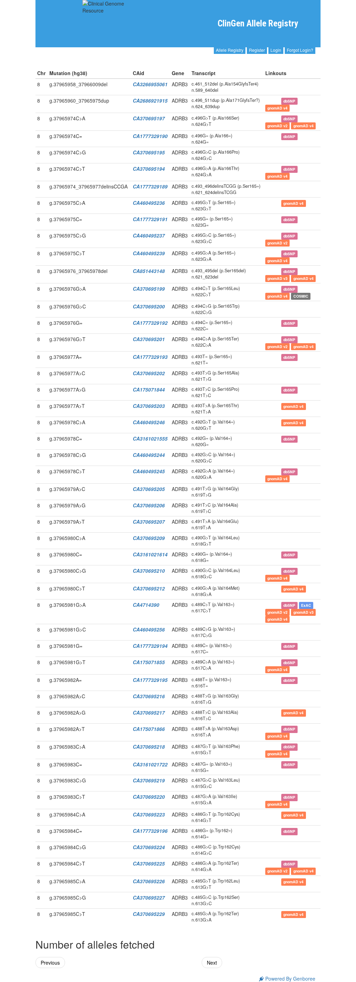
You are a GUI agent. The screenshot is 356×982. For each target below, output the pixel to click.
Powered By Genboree (289, 978)
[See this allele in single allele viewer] (268, 84)
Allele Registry (229, 50)
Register (257, 50)
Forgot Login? (300, 50)
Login (275, 50)
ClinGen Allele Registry (258, 23)
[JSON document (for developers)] (276, 84)
